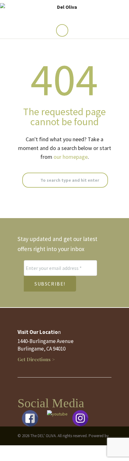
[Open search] (62, 30)
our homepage (71, 156)
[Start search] (28, 180)
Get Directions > (36, 359)
